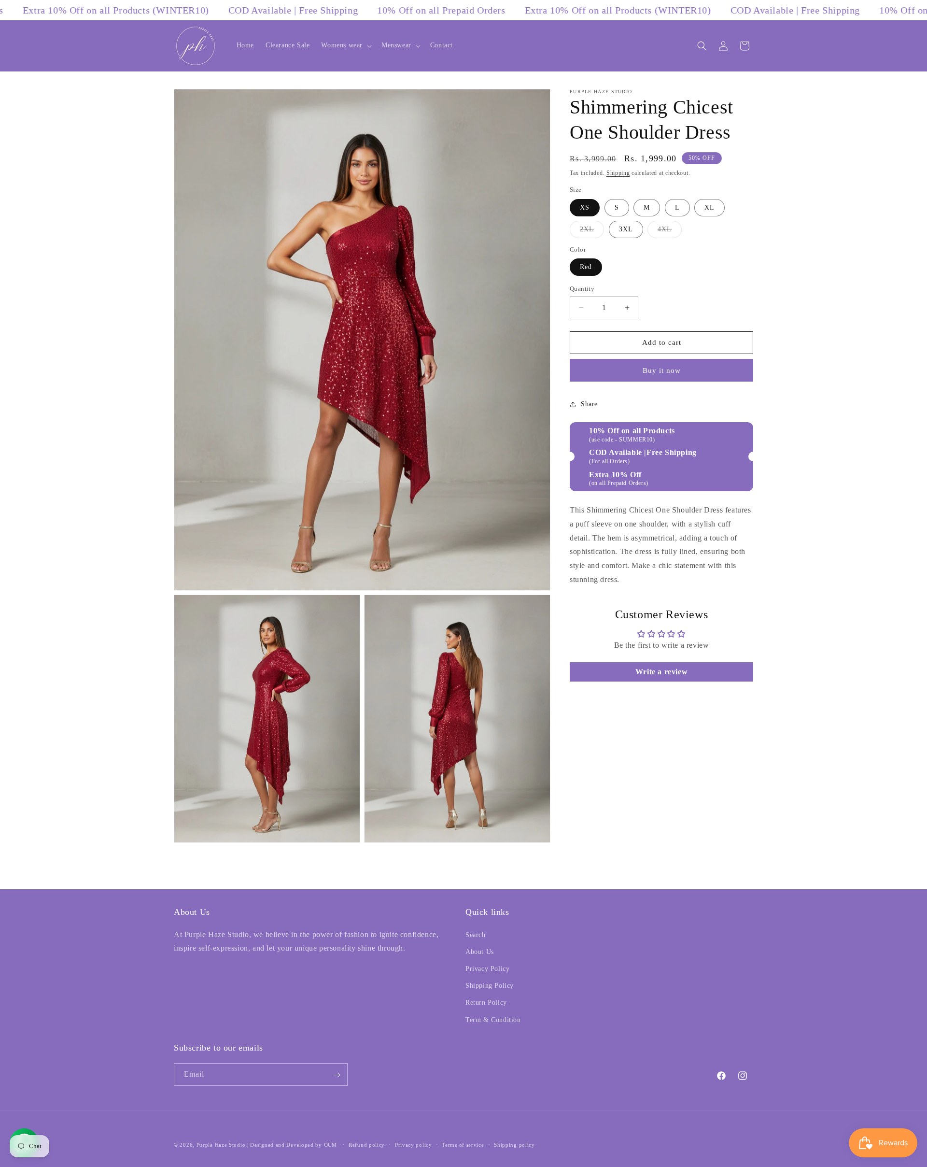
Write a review (661, 672)
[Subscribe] (336, 1075)
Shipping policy (514, 1145)
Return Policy (486, 1002)
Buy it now (662, 370)
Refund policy (367, 1145)
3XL (626, 229)
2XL (592, 231)
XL (709, 207)
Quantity (582, 288)
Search (475, 934)
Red (586, 266)
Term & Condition (493, 1019)
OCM (330, 1145)
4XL (670, 231)
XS (585, 207)
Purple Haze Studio (221, 1145)
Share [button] (589, 404)
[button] (345, 45)
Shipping (618, 173)
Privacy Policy (487, 968)
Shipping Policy (489, 985)
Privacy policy (413, 1145)
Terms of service (463, 1145)
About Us (479, 951)
